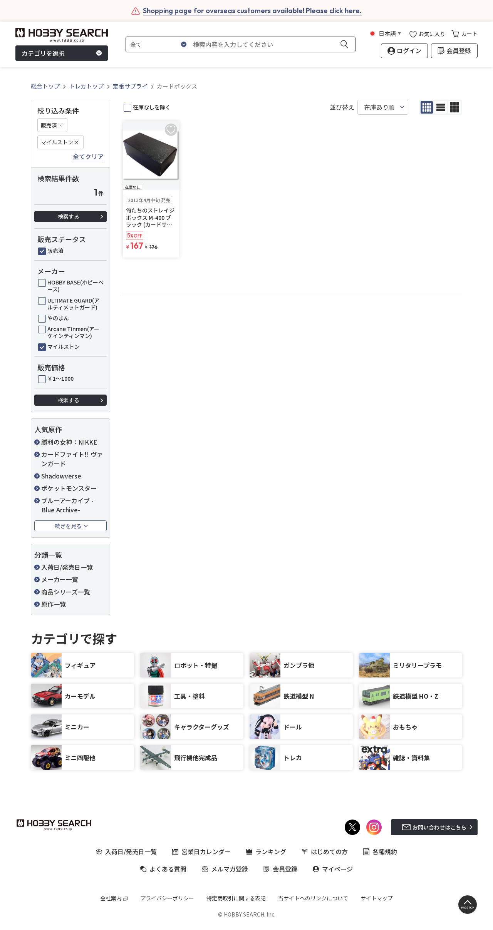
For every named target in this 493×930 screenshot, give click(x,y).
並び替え (342, 107)
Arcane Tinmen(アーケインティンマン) (73, 332)
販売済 (49, 125)
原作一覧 (53, 604)
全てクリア (88, 156)
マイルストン (57, 142)
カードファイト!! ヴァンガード (72, 459)
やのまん (58, 317)
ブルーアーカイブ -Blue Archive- (67, 505)
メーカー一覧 (59, 579)
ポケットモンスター (69, 488)
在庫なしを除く (152, 107)
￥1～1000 (60, 378)
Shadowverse (61, 475)
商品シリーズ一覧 (65, 591)
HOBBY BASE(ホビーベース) (75, 286)
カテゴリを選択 (43, 53)
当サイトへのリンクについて (313, 898)
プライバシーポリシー (167, 898)
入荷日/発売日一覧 (67, 567)
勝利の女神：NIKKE (69, 442)
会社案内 (111, 898)
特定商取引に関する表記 (236, 898)
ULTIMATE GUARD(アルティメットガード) (73, 304)
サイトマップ (377, 898)
